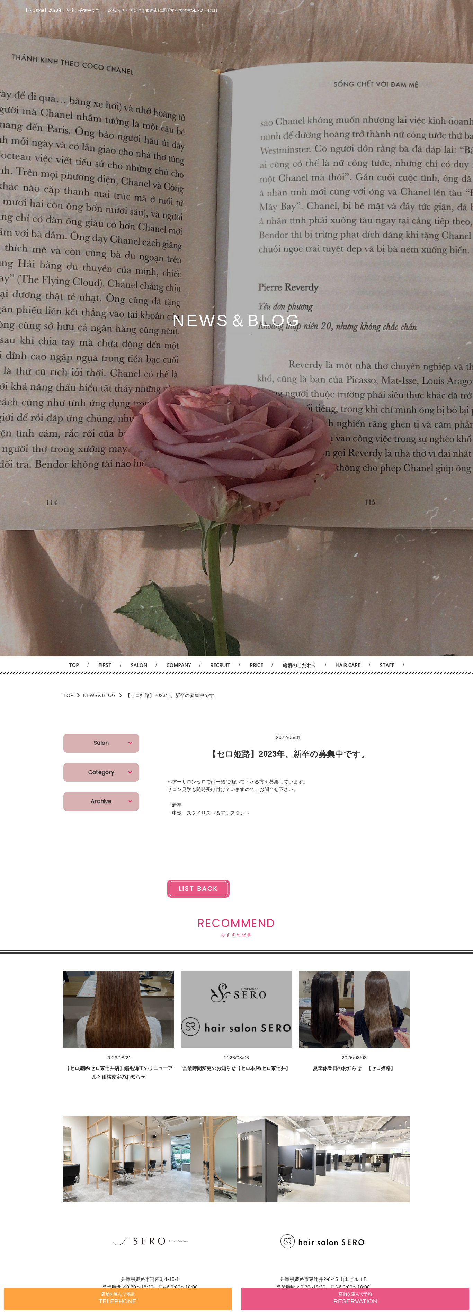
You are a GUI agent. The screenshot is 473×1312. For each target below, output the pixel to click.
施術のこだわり (299, 665)
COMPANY (179, 665)
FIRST (104, 665)
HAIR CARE (348, 665)
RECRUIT (220, 665)
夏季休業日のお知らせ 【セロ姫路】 (354, 1068)
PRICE (256, 665)
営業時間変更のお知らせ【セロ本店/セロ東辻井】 (236, 1068)
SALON (139, 665)
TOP (74, 665)
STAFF (387, 665)
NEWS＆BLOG (99, 695)
